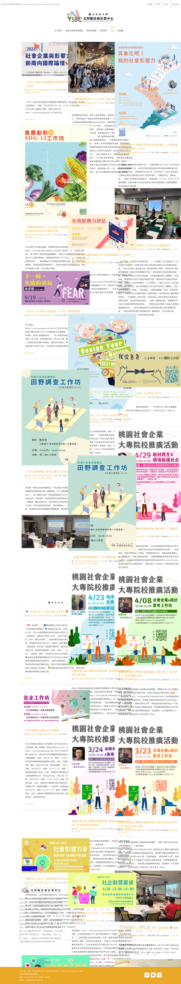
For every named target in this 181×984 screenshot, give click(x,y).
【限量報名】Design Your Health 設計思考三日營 (100, 415)
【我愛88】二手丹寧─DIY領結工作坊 (139, 393)
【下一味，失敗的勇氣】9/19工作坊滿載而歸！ (145, 245)
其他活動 (173, 830)
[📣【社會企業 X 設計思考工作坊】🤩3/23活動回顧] (56, 540)
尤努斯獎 (127, 262)
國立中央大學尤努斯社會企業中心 (40, 90)
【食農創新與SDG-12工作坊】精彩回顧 (94, 99)
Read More (29, 119)
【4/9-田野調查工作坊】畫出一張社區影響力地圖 (53, 471)
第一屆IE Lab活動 (44, 478)
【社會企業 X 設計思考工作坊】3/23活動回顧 (56, 612)
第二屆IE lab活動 (106, 422)
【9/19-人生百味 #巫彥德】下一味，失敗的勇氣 (52, 311)
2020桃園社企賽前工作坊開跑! (42, 730)
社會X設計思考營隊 (91, 422)
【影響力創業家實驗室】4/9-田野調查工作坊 (97, 557)
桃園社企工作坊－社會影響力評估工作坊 (48, 879)
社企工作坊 (36, 92)
